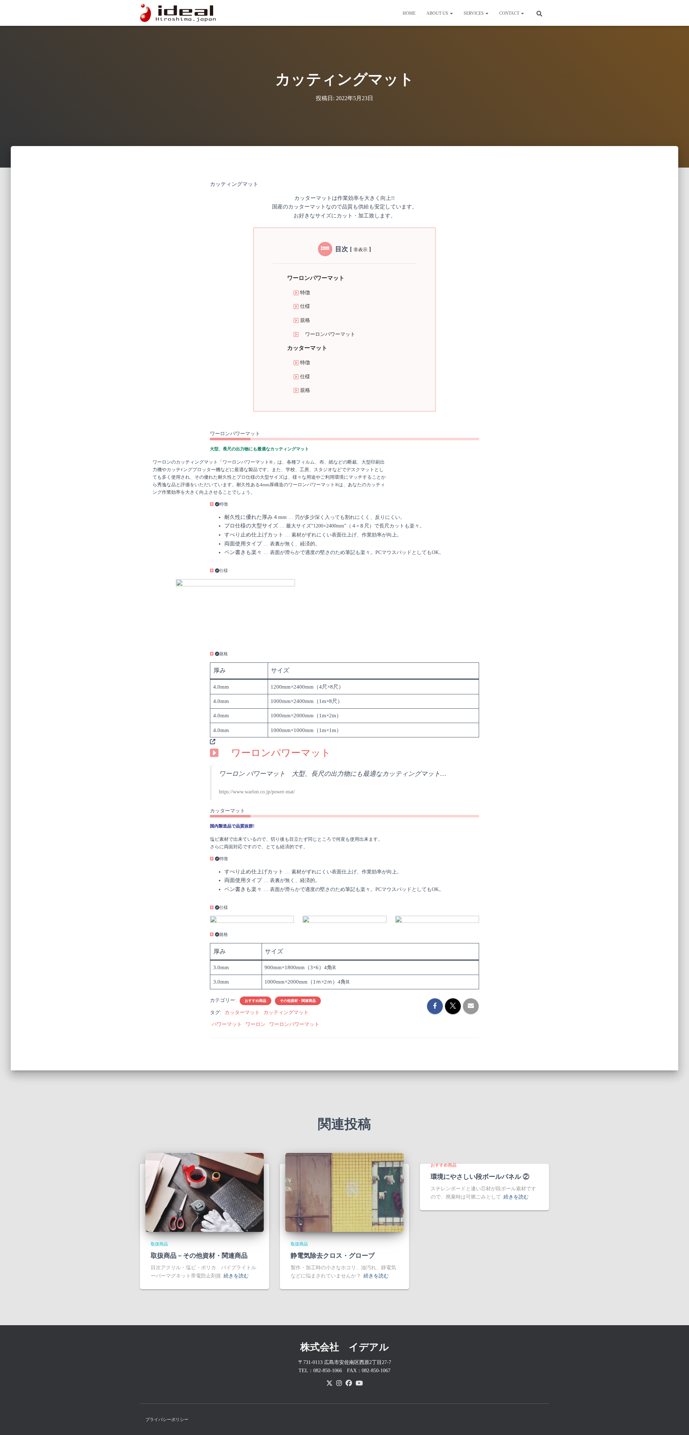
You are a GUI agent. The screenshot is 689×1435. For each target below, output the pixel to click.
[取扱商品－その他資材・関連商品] (204, 1192)
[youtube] (359, 1383)
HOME (409, 13)
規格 (305, 320)
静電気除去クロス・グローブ (333, 1255)
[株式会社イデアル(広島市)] (180, 13)
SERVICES (474, 13)
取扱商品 (159, 1244)
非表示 (360, 249)
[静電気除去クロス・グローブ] (344, 1192)
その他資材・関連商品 (298, 1001)
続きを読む (236, 1276)
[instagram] (339, 1383)
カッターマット (307, 348)
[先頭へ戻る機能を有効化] (675, 1421)
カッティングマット (286, 1012)
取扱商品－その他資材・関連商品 (199, 1255)
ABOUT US (437, 13)
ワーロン (255, 1024)
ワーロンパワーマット (315, 278)
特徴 (305, 292)
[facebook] (349, 1383)
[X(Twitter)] (329, 1383)
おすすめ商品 (255, 1001)
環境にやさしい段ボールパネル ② (480, 1176)
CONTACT (509, 13)
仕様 (305, 306)
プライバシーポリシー (166, 1419)
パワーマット (227, 1024)
